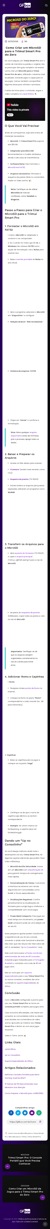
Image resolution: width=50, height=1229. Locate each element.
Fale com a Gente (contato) (27, 1222)
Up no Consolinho (29, 947)
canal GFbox (10, 1049)
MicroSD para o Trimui (18, 1137)
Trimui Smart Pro (34, 1137)
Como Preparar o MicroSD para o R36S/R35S (24, 1093)
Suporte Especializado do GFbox (19, 1061)
